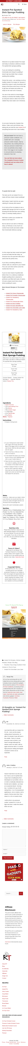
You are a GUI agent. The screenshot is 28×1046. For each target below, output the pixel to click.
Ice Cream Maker (6, 1008)
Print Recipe (16, 24)
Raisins (10, 415)
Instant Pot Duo (9, 404)
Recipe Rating (6, 827)
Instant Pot (22, 127)
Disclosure (23, 1042)
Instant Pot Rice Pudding (13, 303)
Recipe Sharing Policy (11, 1042)
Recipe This (10, 381)
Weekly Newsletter (7, 1030)
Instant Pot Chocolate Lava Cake (15, 307)
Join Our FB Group (7, 1028)
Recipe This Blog (12, 662)
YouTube (17, 696)
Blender (4, 1005)
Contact (4, 978)
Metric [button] (5, 416)
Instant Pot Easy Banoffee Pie (14, 305)
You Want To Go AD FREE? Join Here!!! (13, 17)
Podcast (4, 1033)
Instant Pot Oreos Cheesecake (15, 293)
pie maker (15, 694)
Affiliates (4, 973)
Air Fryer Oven (6, 1010)
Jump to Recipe (7, 24)
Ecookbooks (5, 968)
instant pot (10, 692)
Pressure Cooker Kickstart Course (11, 1023)
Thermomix (5, 1001)
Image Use (5, 975)
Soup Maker (5, 993)
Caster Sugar (12, 410)
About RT (4, 964)
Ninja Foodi (5, 998)
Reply (5, 756)
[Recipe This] (2, 4)
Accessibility (16, 1043)
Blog (3, 966)
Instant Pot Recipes (9, 660)
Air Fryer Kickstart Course (8, 1021)
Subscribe (4, 971)
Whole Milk (12, 413)
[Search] (21, 893)
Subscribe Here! (19, 557)
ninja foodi (9, 694)
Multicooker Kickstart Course (9, 1025)
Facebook (5, 697)
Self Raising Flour (13, 406)
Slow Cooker (5, 991)
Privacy (3, 1042)
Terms (18, 1042)
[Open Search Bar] (19, 4)
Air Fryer (4, 986)
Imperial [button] (10, 416)
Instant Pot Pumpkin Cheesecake (15, 295)
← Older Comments (8, 715)
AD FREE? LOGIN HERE (14, 1)
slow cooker (16, 692)
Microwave (5, 996)
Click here (7, 941)
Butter (10, 408)
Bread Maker (5, 1003)
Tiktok (15, 697)
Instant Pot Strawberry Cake (14, 309)
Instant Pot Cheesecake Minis (14, 301)
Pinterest (11, 697)
